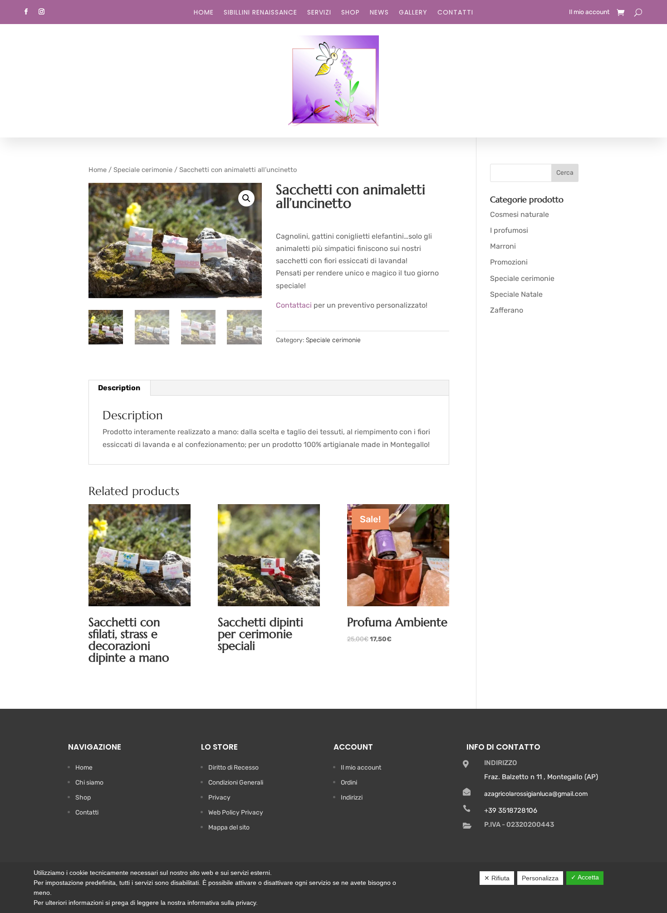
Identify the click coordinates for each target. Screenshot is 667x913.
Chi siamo (89, 782)
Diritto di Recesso (233, 767)
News (379, 13)
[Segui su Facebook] (26, 12)
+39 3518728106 (510, 810)
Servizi (319, 13)
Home (204, 13)
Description (119, 387)
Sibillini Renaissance (260, 13)
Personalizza (540, 878)
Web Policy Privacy (235, 812)
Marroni (503, 246)
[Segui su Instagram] (41, 12)
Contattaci (294, 305)
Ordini (349, 782)
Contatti (455, 13)
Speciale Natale (516, 294)
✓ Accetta (585, 877)
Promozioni (509, 262)
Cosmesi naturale (519, 214)
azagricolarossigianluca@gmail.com (536, 794)
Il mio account (589, 12)
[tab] (119, 388)
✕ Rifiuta (497, 878)
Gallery (413, 13)
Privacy (219, 797)
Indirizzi (352, 797)
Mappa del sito (229, 827)
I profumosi (509, 230)
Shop (350, 13)
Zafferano (506, 310)
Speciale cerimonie (142, 170)
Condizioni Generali (235, 782)
